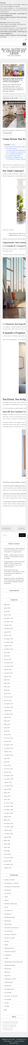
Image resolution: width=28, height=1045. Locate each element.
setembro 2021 (8, 755)
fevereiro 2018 (8, 857)
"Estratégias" (8, 924)
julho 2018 (7, 840)
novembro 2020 (8, 779)
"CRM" (6, 897)
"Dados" (6, 900)
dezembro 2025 (8, 618)
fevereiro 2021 (8, 768)
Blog (4, 88)
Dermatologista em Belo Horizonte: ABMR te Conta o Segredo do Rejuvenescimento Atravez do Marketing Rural (14, 564)
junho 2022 (7, 724)
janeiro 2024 (7, 659)
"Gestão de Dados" (9, 938)
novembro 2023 (8, 666)
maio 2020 (7, 799)
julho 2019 (7, 820)
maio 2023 (7, 686)
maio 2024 (7, 652)
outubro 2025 (8, 625)
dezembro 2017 (8, 864)
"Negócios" (7, 975)
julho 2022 (7, 721)
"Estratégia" (7, 921)
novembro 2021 (8, 748)
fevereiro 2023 (8, 697)
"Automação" (7, 890)
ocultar (12, 144)
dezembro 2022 (8, 703)
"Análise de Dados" (9, 880)
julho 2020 (7, 792)
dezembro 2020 (8, 775)
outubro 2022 (8, 710)
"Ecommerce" (8, 914)
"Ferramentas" (8, 931)
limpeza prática (12, 89)
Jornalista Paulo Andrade (9, 86)
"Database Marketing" (10, 903)
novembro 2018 (8, 827)
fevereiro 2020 (8, 803)
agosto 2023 (7, 676)
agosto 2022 (7, 717)
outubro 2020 (8, 782)
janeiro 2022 (7, 741)
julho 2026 (7, 604)
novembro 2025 (8, 621)
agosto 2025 (7, 632)
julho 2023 (7, 680)
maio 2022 (7, 727)
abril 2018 (7, 851)
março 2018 (7, 854)
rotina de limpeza (10, 91)
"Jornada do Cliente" (10, 951)
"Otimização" (8, 985)
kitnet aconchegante (17, 88)
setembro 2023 (8, 673)
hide (10, 133)
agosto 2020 (7, 789)
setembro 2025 (8, 628)
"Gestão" (6, 941)
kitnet (10, 88)
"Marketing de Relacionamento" (13, 962)
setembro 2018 (8, 833)
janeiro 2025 (7, 635)
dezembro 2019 (8, 806)
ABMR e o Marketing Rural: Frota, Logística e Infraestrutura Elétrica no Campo (14, 556)
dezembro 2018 (8, 823)
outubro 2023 (8, 669)
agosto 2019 (7, 816)
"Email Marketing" (9, 917)
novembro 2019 (8, 809)
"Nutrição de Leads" (10, 979)
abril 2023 (7, 690)
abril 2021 (7, 762)
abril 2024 (7, 656)
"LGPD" (6, 958)
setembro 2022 (8, 714)
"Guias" (6, 944)
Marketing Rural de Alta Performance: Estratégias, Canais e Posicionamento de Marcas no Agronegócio (14, 572)
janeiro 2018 (7, 861)
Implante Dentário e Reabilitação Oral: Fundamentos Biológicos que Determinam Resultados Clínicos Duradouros (14, 581)
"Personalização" (9, 989)
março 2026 (7, 615)
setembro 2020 (8, 786)
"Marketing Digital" (9, 965)
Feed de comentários (9, 1025)
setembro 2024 (8, 649)
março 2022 (7, 734)
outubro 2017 (7, 868)
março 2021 (7, 765)
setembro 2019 (8, 813)
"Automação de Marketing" (12, 886)
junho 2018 (7, 844)
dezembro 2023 (8, 662)
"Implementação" (9, 948)
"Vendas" (6, 1006)
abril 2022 (7, 731)
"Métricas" (7, 972)
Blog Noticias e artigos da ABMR (14, 51)
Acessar (5, 1022)
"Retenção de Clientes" (11, 996)
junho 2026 (7, 608)
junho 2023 (7, 683)
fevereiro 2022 (8, 738)
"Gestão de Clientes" (10, 934)
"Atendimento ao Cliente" (11, 883)
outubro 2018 (7, 830)
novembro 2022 (8, 707)
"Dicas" (6, 907)
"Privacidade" (8, 992)
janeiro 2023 (7, 700)
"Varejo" (6, 1003)
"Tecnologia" (8, 999)
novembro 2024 (8, 642)
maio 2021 (7, 758)
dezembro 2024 (8, 639)
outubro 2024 (8, 645)
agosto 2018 (7, 837)
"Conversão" (7, 893)
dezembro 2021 (8, 744)
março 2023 (7, 693)
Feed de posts (13, 1022)
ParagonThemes (14, 1043)
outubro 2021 (7, 751)
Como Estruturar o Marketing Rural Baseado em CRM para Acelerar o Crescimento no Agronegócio (14, 550)
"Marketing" (7, 968)
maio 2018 (7, 847)
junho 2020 (7, 796)
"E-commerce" (8, 910)
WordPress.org (7, 1029)
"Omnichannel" (8, 982)
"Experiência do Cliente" (11, 927)
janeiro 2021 (7, 772)
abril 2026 (7, 611)
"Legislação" (7, 955)
